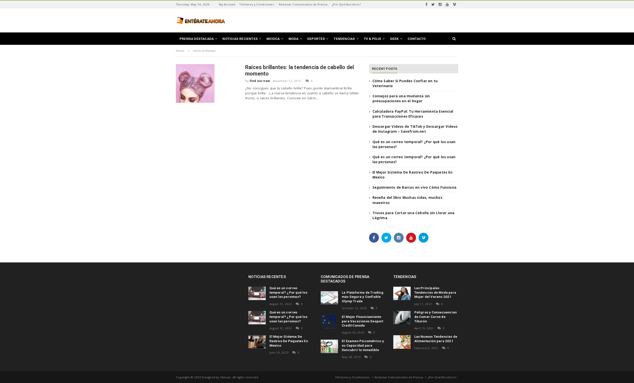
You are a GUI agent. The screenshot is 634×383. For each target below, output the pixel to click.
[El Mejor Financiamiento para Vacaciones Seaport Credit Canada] (329, 322)
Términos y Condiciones (256, 4)
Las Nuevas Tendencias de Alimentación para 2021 (435, 338)
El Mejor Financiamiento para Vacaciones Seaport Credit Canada (362, 321)
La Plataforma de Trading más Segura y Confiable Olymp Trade (362, 296)
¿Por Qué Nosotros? (346, 4)
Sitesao (225, 377)
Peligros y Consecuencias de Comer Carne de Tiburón (435, 316)
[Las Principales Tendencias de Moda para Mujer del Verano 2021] (402, 293)
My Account (227, 4)
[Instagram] (440, 4)
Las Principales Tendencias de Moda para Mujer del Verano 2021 (435, 292)
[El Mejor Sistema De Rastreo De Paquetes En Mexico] (257, 342)
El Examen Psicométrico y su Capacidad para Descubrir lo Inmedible (363, 345)
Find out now (260, 81)
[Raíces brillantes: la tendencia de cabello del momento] (195, 83)
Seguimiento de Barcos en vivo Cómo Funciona (414, 187)
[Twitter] (433, 4)
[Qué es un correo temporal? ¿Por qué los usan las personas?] (257, 293)
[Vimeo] (454, 4)
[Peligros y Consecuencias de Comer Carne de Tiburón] (402, 317)
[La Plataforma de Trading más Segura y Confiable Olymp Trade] (329, 298)
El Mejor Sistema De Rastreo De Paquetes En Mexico (288, 340)
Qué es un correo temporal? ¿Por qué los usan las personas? (288, 292)
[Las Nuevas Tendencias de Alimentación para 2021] (402, 342)
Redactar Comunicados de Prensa (303, 4)
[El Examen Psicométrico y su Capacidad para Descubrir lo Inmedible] (329, 346)
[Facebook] (426, 4)
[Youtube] (447, 4)
